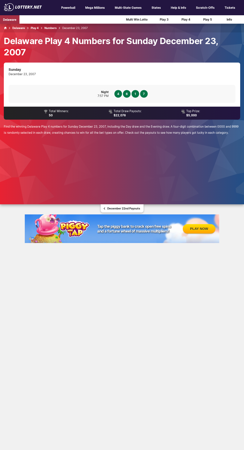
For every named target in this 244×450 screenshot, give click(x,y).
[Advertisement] (122, 164)
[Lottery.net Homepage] (5, 28)
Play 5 (207, 19)
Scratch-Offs (205, 8)
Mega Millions (95, 8)
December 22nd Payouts (123, 208)
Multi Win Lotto (137, 19)
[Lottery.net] (23, 10)
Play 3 (164, 19)
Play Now (199, 229)
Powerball (68, 8)
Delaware (9, 19)
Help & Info (178, 8)
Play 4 (185, 19)
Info (229, 19)
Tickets (230, 8)
